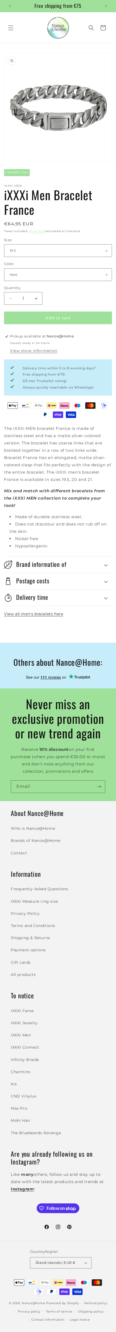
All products (23, 974)
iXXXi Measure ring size (34, 901)
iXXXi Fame (22, 1010)
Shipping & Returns (30, 937)
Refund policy (95, 1303)
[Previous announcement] (10, 6)
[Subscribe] (99, 786)
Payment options (28, 950)
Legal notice (80, 1319)
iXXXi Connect (25, 1047)
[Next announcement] (106, 6)
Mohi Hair (20, 1120)
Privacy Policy (25, 913)
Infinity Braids (25, 1059)
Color (9, 264)
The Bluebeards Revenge (36, 1132)
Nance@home (33, 1303)
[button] (11, 28)
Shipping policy (91, 1311)
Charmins (20, 1071)
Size (8, 240)
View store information (33, 350)
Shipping (36, 231)
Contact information (47, 1319)
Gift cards (21, 962)
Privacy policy (29, 1311)
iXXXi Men (21, 1035)
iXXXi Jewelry (24, 1022)
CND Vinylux (23, 1096)
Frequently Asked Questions (39, 888)
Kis (14, 1084)
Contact (19, 853)
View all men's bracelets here (33, 613)
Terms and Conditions (33, 925)
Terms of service (59, 1311)
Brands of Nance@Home (35, 840)
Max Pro (19, 1108)
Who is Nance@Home (33, 828)
